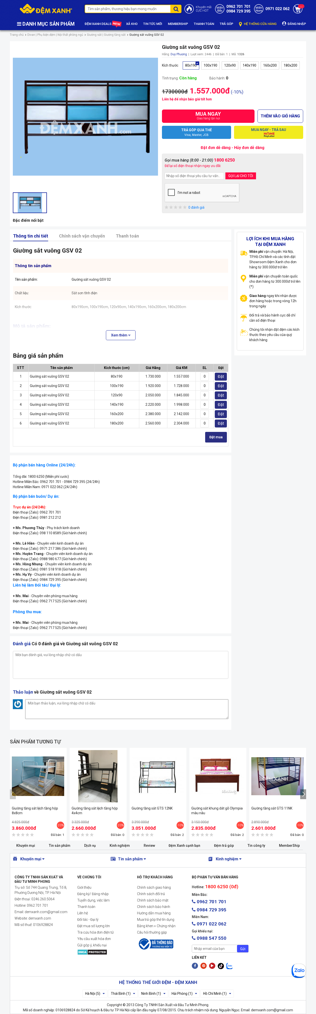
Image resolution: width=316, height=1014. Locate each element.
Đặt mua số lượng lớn (93, 926)
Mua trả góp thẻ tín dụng (155, 920)
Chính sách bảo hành (153, 907)
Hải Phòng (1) (182, 994)
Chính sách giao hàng (154, 887)
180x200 (290, 65)
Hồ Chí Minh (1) (215, 994)
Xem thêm (119, 335)
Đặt (221, 376)
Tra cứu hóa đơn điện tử (95, 932)
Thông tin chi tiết (30, 236)
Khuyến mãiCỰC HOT (204, 8)
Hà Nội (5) (92, 994)
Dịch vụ (90, 846)
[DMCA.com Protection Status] (103, 952)
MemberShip (289, 846)
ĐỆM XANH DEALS (98, 24)
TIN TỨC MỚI (152, 24)
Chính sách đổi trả (151, 894)
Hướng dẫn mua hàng (154, 913)
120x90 (230, 65)
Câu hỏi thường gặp (152, 932)
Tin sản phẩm (59, 846)
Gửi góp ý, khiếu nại (92, 945)
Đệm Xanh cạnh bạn (184, 846)
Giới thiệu (84, 887)
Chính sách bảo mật (152, 900)
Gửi (242, 949)
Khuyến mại (25, 846)
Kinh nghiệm (120, 846)
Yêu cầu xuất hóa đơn (94, 939)
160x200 (270, 65)
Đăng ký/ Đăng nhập (93, 894)
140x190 (249, 65)
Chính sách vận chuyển (82, 236)
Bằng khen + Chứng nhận (156, 926)
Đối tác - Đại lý (88, 920)
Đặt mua (216, 437)
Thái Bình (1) (121, 994)
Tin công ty (256, 846)
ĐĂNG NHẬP (296, 24)
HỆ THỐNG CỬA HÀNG (259, 24)
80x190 (191, 65)
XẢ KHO (132, 24)
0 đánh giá (196, 207)
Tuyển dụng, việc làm (93, 900)
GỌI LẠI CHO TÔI (240, 176)
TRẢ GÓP (226, 24)
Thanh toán (127, 236)
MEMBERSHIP (178, 24)
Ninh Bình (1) (151, 994)
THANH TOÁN (204, 24)
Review (149, 846)
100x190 (210, 65)
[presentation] (13, 794)
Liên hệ (82, 913)
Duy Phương (179, 54)
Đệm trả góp (224, 846)
